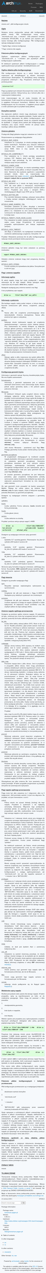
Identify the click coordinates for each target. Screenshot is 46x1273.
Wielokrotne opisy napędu (11, 991)
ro (5, 1245)
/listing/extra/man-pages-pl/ (13, 1231)
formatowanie (6, 380)
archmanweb (15, 1261)
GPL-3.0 (35, 1266)
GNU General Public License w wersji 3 (17, 1188)
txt (12, 1255)
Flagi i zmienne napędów (10, 273)
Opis (3, 29)
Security (23, 11)
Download (39, 11)
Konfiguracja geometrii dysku (12, 372)
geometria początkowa (9, 455)
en (5, 1242)
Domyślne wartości (8, 111)
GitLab (14, 11)
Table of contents (9, 1235)
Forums (33, 7)
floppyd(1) (7, 986)
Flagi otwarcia (6, 577)
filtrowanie (4, 392)
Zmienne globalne (8, 131)
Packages (39, 3)
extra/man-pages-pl (11, 1212)
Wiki (41, 7)
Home (30, 3)
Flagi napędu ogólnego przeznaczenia (15, 790)
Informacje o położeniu (10, 300)
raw (15, 1255)
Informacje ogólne (8, 277)
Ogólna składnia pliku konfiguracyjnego (16, 70)
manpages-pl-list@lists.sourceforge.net (30, 1195)
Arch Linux (12, 3)
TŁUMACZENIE (8, 1173)
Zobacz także (7, 1165)
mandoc (26, 1261)
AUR (30, 11)
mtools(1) (26, 176)
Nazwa (4, 21)
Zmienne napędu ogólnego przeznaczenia (17, 611)
